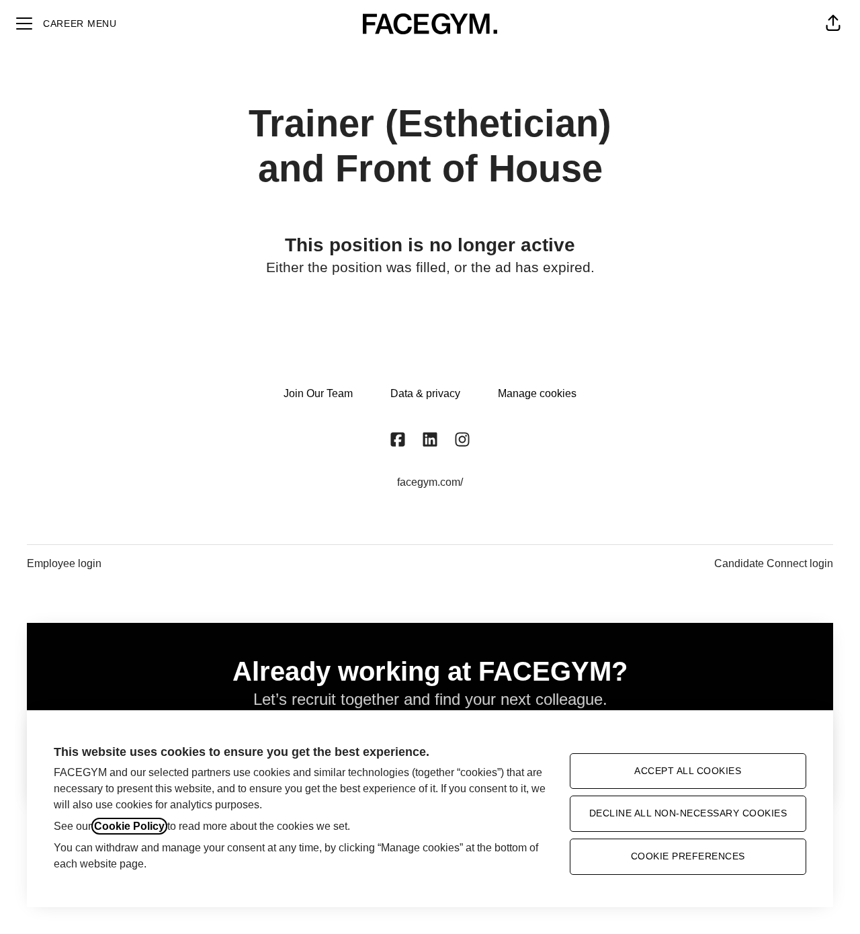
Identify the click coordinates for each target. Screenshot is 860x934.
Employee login (64, 563)
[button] (833, 23)
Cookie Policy (129, 826)
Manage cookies (537, 393)
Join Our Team (318, 393)
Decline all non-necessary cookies (688, 813)
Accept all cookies (687, 770)
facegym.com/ (430, 482)
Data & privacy (425, 393)
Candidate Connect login (773, 563)
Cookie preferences (688, 856)
